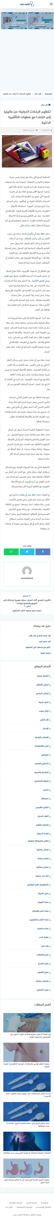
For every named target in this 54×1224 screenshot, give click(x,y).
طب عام (44, 105)
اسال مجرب (44, 711)
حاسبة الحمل (31, 1203)
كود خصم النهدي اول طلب (40, 635)
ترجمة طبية (45, 653)
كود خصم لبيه (45, 641)
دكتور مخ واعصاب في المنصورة (38, 647)
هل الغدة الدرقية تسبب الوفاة (14, 24)
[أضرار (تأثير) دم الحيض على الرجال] (40, 20)
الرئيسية (44, 1203)
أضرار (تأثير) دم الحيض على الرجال (40, 24)
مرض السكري (43, 990)
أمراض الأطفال (42, 685)
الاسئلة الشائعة (15, 1203)
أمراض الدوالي (42, 693)
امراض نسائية (42, 867)
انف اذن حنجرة (42, 876)
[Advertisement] (27, 60)
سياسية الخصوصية (24, 1207)
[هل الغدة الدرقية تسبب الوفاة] (14, 20)
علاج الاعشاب (43, 955)
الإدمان (46, 728)
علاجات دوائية (42, 981)
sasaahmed (45, 130)
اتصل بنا (9, 1207)
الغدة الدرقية (43, 833)
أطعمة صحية (43, 676)
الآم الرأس (44, 720)
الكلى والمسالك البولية (38, 841)
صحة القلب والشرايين (39, 920)
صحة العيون (43, 902)
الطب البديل (43, 816)
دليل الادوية (43, 893)
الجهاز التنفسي (41, 781)
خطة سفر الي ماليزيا (36, 233)
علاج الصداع (43, 963)
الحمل (46, 790)
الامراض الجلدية (42, 737)
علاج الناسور (43, 972)
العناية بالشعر (42, 825)
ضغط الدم (44, 937)
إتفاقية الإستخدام (43, 1207)
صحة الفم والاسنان (40, 911)
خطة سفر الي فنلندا (28, 495)
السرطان (45, 798)
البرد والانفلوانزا (42, 746)
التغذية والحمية (41, 772)
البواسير (45, 755)
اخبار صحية (44, 702)
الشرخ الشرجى (42, 807)
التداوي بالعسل (42, 763)
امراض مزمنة (43, 858)
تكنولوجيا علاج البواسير (38, 885)
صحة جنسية (43, 928)
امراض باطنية (42, 849)
